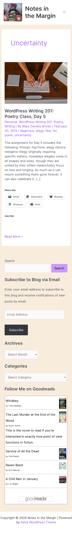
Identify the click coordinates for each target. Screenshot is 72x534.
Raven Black (14, 465)
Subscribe (16, 330)
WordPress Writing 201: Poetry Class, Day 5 (29, 113)
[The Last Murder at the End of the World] (62, 417)
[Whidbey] (62, 403)
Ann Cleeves (14, 470)
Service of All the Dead (22, 451)
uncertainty (23, 135)
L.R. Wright (13, 484)
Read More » (14, 236)
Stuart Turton (14, 426)
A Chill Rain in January (22, 479)
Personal (11, 122)
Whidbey (12, 401)
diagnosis (27, 131)
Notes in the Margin (40, 12)
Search (10, 261)
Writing (10, 126)
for (55, 131)
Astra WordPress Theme (38, 522)
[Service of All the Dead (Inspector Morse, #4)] (62, 454)
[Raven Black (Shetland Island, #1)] (62, 465)
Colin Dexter (13, 456)
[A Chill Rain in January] (62, 479)
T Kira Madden (14, 406)
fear (48, 131)
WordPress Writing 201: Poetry (41, 122)
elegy (40, 131)
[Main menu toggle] (64, 12)
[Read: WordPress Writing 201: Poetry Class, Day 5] (36, 82)
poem (9, 135)
